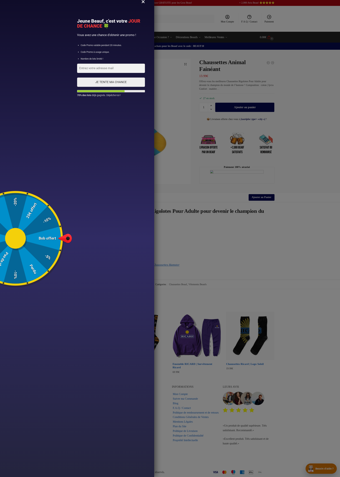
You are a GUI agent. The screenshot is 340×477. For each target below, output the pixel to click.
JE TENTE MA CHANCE (111, 82)
